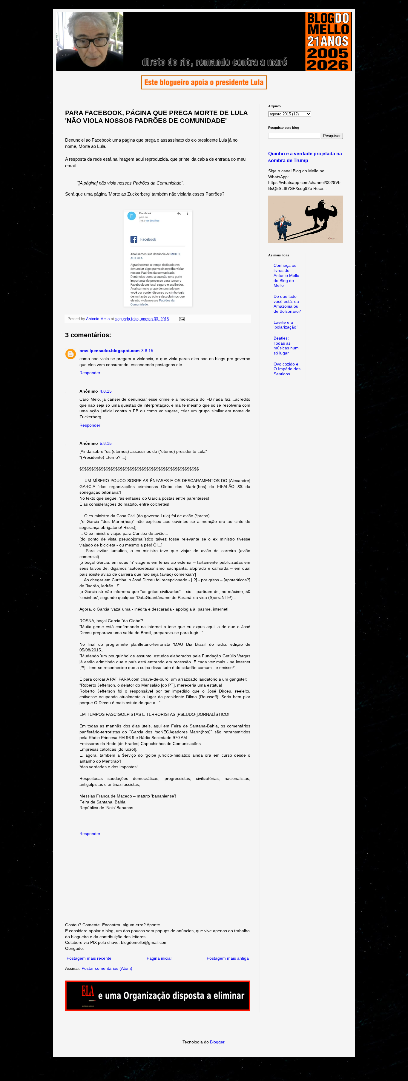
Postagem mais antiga (228, 958)
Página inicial (159, 958)
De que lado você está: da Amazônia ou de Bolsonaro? (287, 304)
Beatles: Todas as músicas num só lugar (286, 345)
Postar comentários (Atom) (107, 968)
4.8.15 (106, 391)
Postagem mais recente (89, 958)
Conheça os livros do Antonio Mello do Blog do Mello (286, 275)
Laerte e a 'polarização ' (286, 325)
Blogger (217, 1042)
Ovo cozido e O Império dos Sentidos (287, 369)
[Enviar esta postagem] (181, 319)
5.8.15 (106, 443)
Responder (89, 372)
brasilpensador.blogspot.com (109, 350)
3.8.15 (147, 350)
